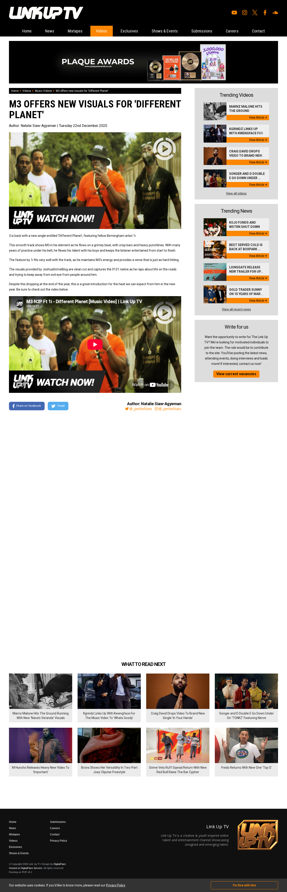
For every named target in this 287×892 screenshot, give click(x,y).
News (49, 31)
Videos (101, 31)
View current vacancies (236, 374)
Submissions (201, 31)
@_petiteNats (140, 409)
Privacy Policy (58, 840)
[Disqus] (95, 475)
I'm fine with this (244, 885)
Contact (258, 31)
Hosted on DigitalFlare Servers (25, 868)
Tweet (61, 406)
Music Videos (43, 91)
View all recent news (236, 309)
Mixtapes (75, 31)
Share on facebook (28, 406)
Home (27, 31)
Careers (232, 31)
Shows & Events (165, 31)
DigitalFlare (60, 864)
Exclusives (129, 31)
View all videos (236, 193)
